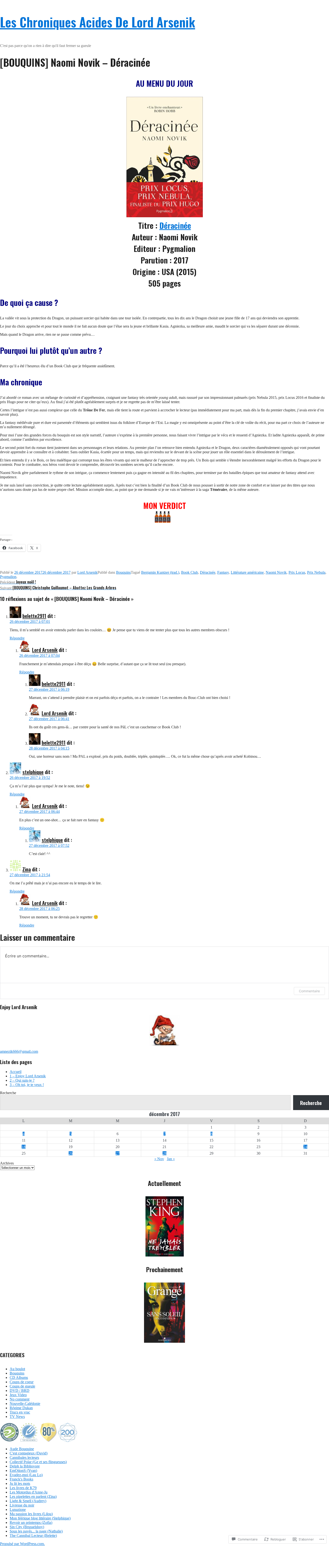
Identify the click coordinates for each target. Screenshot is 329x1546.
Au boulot (17, 1369)
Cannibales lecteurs (24, 1457)
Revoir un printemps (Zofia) (31, 1522)
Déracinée (175, 225)
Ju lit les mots (20, 1483)
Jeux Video (18, 1395)
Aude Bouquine (22, 1449)
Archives (7, 1163)
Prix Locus (297, 572)
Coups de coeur (21, 1382)
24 (305, 1147)
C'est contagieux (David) (28, 1453)
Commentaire (309, 991)
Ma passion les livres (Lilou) (31, 1514)
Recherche (8, 1093)
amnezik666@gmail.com (19, 1051)
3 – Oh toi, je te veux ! (27, 1085)
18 (24, 1147)
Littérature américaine (247, 572)
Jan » (171, 1159)
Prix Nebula (316, 572)
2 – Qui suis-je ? (22, 1080)
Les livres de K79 (23, 1488)
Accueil (15, 1072)
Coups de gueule (22, 1386)
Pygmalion (8, 577)
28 (164, 1153)
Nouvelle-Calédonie (25, 1403)
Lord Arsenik (87, 572)
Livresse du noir (22, 1505)
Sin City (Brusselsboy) (27, 1527)
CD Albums (19, 1377)
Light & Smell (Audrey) (28, 1501)
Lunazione (18, 1509)
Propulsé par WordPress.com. (22, 1544)
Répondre (17, 638)
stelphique (33, 772)
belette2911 (34, 615)
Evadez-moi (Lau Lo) (26, 1475)
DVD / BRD (19, 1390)
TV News (17, 1416)
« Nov (159, 1159)
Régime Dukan (21, 1408)
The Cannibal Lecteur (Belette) (33, 1535)
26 (70, 1153)
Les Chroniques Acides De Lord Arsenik (97, 22)
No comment (19, 1399)
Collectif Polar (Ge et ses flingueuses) (38, 1462)
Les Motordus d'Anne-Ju (28, 1492)
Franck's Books (21, 1479)
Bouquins (123, 572)
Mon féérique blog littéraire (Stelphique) (40, 1518)
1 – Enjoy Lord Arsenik (28, 1076)
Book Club (189, 572)
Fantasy (223, 572)
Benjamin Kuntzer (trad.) (160, 572)
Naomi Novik (276, 572)
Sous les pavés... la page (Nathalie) (36, 1531)
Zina (26, 869)
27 (117, 1153)
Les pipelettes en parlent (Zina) (33, 1496)
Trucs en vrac (20, 1412)
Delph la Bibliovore (25, 1466)
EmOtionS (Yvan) (23, 1470)
